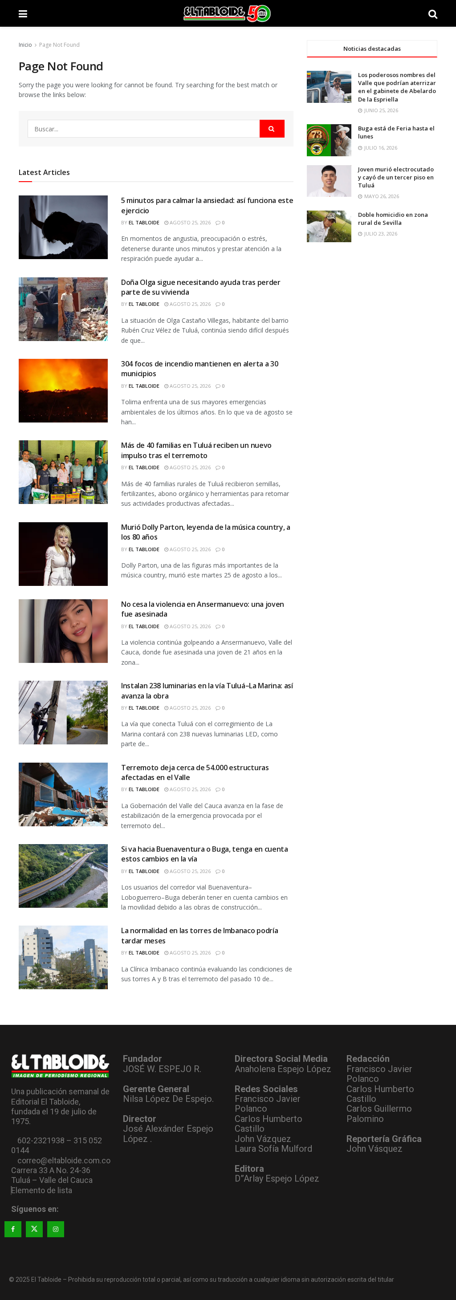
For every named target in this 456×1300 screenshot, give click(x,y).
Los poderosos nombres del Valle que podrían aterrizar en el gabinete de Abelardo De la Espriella (397, 87)
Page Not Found (59, 45)
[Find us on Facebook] (12, 1229)
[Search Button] (432, 13)
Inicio (25, 45)
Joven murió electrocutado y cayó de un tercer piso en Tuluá (396, 177)
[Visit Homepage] (228, 13)
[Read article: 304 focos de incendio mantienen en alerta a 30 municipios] (63, 390)
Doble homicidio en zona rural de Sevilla (393, 219)
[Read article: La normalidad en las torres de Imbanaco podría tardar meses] (63, 957)
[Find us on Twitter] (34, 1229)
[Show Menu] (23, 13)
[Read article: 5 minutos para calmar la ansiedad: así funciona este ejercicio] (63, 227)
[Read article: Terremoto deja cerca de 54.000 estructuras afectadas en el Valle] (63, 794)
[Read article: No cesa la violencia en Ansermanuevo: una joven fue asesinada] (63, 631)
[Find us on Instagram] (55, 1229)
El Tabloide (144, 222)
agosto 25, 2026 (189, 222)
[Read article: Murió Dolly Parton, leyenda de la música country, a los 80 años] (63, 554)
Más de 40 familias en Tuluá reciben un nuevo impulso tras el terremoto (196, 450)
